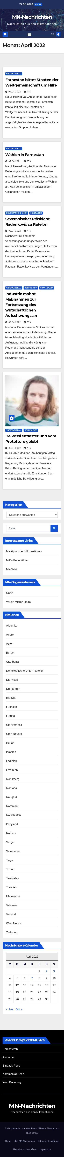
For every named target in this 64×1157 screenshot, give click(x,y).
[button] (52, 34)
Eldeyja (11, 697)
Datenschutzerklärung (48, 1141)
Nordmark (12, 806)
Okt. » (19, 1009)
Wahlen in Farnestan (24, 154)
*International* (13, 74)
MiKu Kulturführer (17, 560)
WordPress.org (12, 1082)
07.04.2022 (15, 92)
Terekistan (12, 878)
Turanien (11, 887)
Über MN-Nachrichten (24, 1141)
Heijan (10, 742)
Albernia (11, 625)
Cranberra (12, 661)
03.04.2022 (15, 231)
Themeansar (32, 1133)
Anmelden (9, 1057)
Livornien (12, 770)
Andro (10, 634)
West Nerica (13, 923)
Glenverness (14, 724)
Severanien (36, 213)
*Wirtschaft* (31, 288)
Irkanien (11, 752)
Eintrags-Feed (11, 1065)
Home (8, 1141)
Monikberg (12, 779)
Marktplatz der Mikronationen (24, 551)
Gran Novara (46, 288)
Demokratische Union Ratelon (25, 670)
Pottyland (12, 824)
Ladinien (11, 761)
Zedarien (11, 932)
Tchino (10, 869)
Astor (9, 643)
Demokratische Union (16, 213)
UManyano (13, 896)
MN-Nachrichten (32, 17)
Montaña (11, 788)
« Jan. (9, 1009)
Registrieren (10, 1048)
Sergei (10, 842)
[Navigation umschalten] (29, 34)
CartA (9, 592)
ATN (29, 92)
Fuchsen (11, 706)
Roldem (11, 833)
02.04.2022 (15, 322)
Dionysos (12, 679)
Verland (11, 914)
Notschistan (13, 815)
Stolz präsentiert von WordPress (21, 1128)
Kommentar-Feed (13, 1074)
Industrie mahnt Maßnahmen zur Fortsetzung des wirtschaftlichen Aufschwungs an (21, 305)
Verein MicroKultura (18, 601)
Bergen (10, 652)
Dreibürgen (13, 688)
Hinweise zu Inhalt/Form (25, 1149)
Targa (9, 860)
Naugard (11, 797)
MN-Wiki (11, 569)
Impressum (45, 1149)
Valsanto (11, 905)
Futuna (10, 715)
